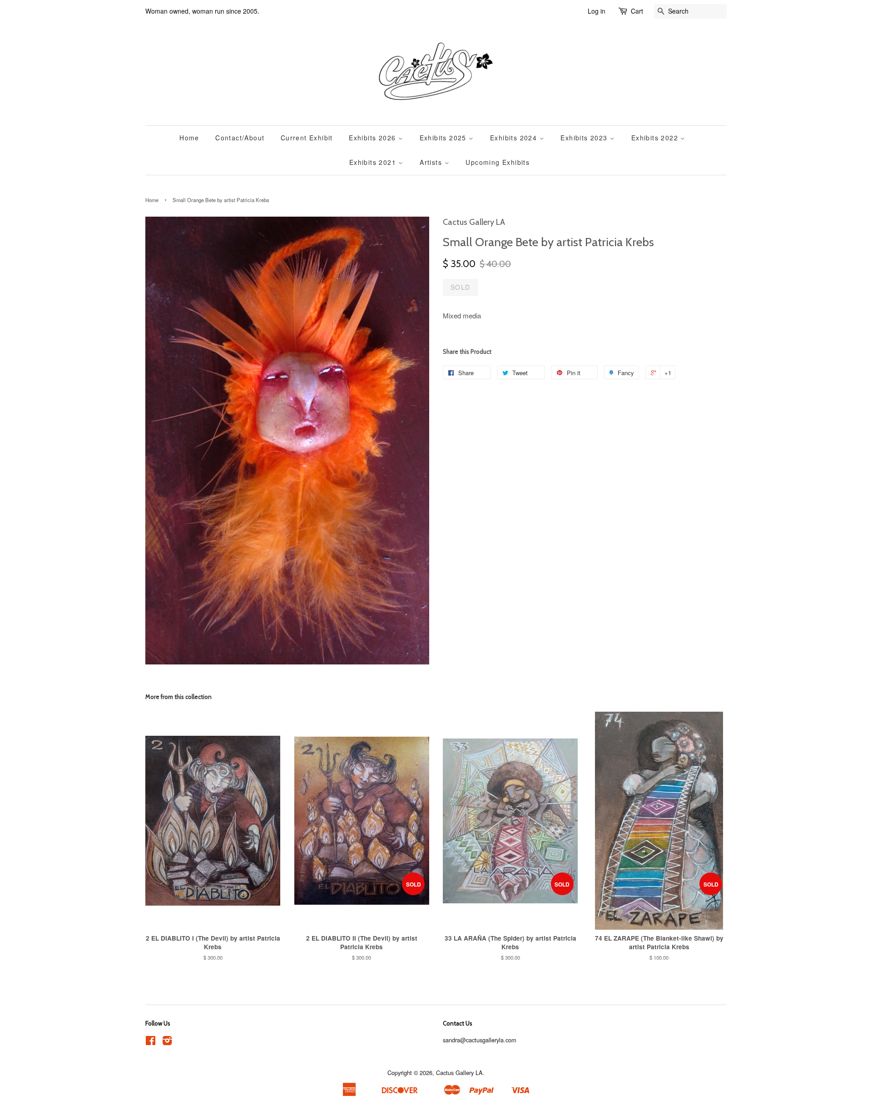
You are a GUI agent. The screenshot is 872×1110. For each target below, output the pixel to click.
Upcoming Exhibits (498, 162)
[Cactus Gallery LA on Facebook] (150, 1042)
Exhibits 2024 (515, 137)
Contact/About (239, 137)
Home (189, 137)
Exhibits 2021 (374, 162)
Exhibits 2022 (656, 137)
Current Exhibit (307, 137)
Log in (596, 10)
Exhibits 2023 (585, 137)
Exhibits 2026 (373, 137)
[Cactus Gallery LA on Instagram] (167, 1042)
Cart (637, 10)
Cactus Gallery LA (459, 1072)
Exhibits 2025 (444, 137)
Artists (432, 162)
